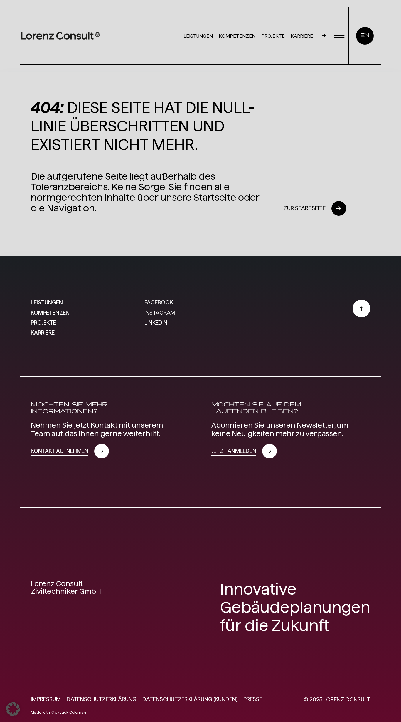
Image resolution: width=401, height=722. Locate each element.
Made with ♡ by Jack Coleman (58, 712)
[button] (13, 709)
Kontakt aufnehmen (59, 451)
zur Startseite (305, 208)
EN (364, 36)
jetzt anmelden (233, 451)
